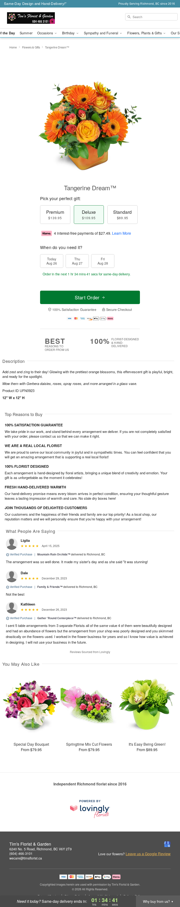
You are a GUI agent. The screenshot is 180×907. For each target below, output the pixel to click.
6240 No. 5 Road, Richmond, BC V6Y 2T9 (40, 849)
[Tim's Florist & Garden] (31, 18)
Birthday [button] (68, 33)
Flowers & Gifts (31, 47)
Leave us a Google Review (148, 853)
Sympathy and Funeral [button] (101, 33)
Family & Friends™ (50, 587)
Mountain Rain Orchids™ (53, 554)
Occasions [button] (45, 33)
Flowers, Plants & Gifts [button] (144, 33)
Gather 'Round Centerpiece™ (56, 618)
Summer (26, 33)
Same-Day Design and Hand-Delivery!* (35, 3)
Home (13, 47)
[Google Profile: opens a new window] (167, 844)
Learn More (121, 233)
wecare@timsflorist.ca (25, 858)
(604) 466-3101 (21, 853)
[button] (167, 887)
